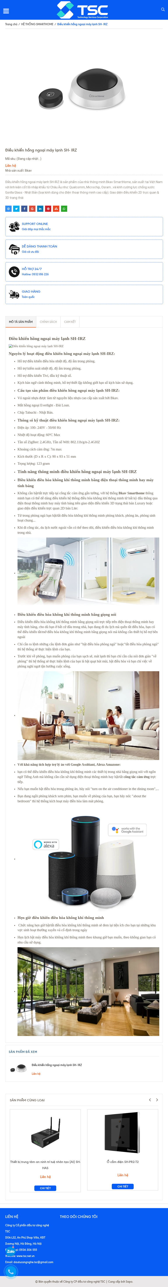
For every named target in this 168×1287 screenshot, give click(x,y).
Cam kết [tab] (70, 322)
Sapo (129, 1281)
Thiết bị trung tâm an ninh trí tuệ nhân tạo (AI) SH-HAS (45, 1165)
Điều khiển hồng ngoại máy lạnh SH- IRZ (57, 1065)
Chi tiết (45, 1188)
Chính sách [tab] (48, 322)
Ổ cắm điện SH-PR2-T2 (123, 1162)
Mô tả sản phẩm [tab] (21, 322)
